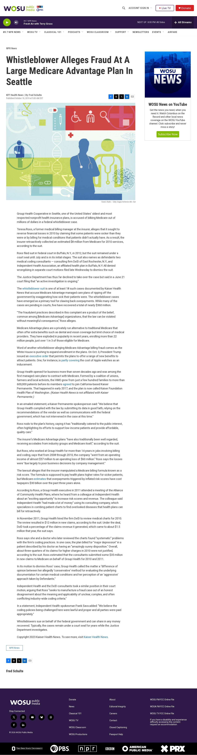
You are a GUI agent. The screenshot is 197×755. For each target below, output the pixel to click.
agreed (67, 384)
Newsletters (141, 32)
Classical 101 (52, 32)
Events (156, 32)
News (71, 706)
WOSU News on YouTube (168, 104)
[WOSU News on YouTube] (168, 75)
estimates (40, 478)
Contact (113, 720)
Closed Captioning (118, 727)
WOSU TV (32, 32)
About (112, 699)
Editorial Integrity (117, 706)
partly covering (70, 360)
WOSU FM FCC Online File (162, 699)
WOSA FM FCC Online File (162, 706)
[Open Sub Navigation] (151, 8)
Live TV (166, 8)
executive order (38, 356)
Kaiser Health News (96, 637)
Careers (113, 713)
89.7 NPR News (12, 32)
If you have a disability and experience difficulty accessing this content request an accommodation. (168, 722)
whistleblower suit (33, 288)
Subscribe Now (168, 134)
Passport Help (116, 734)
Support (120, 32)
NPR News (11, 48)
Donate (186, 8)
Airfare (172, 32)
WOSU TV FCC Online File (162, 713)
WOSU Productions (78, 734)
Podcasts (74, 32)
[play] (6, 22)
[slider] (21, 22)
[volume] (16, 22)
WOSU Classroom (98, 32)
